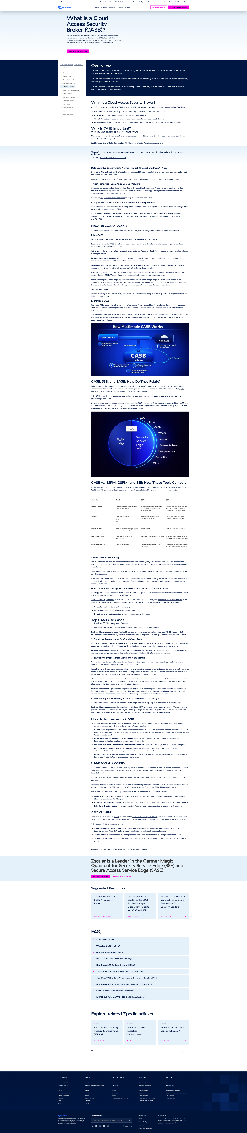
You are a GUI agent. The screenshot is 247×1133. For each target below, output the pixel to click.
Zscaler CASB (66, 104)
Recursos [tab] (120, 7)
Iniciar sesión (167, 2)
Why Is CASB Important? (69, 79)
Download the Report (103, 916)
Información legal (143, 1122)
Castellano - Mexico (180, 2)
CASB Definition (67, 76)
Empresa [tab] (127, 7)
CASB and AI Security (68, 100)
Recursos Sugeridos (68, 107)
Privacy (140, 1118)
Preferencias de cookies (145, 1128)
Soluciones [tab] (112, 7)
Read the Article (99, 1041)
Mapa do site (142, 1115)
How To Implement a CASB (70, 97)
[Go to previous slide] (188, 1051)
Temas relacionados (68, 114)
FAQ (64, 111)
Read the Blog (133, 916)
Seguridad (141, 1125)
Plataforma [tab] (96, 7)
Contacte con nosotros (154, 2)
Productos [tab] (104, 7)
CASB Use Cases (67, 93)
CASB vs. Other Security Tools (71, 90)
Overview (65, 72)
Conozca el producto (158, 7)
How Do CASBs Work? (69, 83)
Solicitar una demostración (178, 7)
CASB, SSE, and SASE (68, 86)
